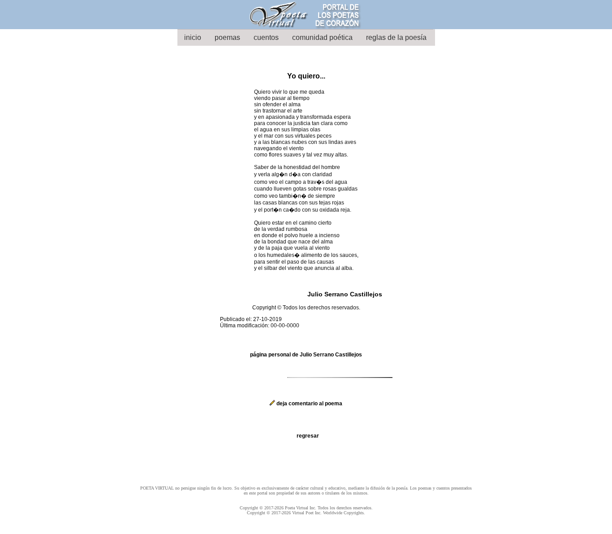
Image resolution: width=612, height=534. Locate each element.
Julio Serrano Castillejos (344, 294)
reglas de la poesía (396, 37)
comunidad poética (322, 37)
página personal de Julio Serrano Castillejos (306, 355)
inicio (192, 37)
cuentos (266, 37)
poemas (227, 37)
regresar (308, 436)
